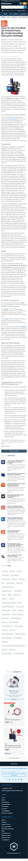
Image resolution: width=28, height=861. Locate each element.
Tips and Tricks (20, 606)
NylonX (8, 17)
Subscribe (14, 775)
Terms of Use (6, 837)
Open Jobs (12, 630)
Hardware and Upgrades (8, 606)
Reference (4, 622)
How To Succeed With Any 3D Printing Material (13, 645)
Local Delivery (6, 826)
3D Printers (22, 14)
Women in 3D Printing (17, 614)
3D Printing (4, 571)
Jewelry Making (10, 583)
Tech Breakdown (6, 614)
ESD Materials (17, 591)
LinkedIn (15, 779)
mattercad (14, 579)
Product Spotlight (19, 626)
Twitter (9, 779)
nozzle (18, 219)
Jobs (3, 831)
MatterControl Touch (7, 591)
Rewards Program (8, 829)
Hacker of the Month (19, 653)
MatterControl (5, 575)
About (4, 820)
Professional (6, 804)
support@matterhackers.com (12, 790)
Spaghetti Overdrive (20, 634)
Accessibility (6, 840)
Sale (11, 14)
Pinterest (18, 779)
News (3, 800)
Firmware (12, 571)
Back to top (14, 763)
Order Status (6, 824)
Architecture (12, 649)
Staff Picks (15, 14)
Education (20, 610)
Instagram (12, 779)
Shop (3, 797)
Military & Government (7, 634)
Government (6, 811)
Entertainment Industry (7, 587)
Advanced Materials (15, 618)
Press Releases (15, 575)
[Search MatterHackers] (25, 7)
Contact (4, 822)
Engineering (19, 583)
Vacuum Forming (13, 622)
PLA (5, 161)
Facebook (6, 779)
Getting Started (18, 638)
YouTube (21, 779)
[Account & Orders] (20, 3)
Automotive (22, 579)
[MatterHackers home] (6, 4)
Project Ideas (5, 618)
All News (3, 17)
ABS (18, 161)
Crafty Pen (11, 598)
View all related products (14, 758)
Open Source (14, 17)
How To (19, 602)
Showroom (5, 802)
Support (4, 808)
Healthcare (4, 641)
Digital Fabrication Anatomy (8, 602)
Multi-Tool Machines (7, 638)
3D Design (19, 571)
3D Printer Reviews (6, 653)
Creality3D (4, 649)
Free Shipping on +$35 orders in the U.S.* (10, 0)
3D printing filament (12, 119)
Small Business (5, 579)
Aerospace (4, 630)
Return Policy (6, 833)
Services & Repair (7, 813)
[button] (14, 10)
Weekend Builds (6, 610)
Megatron (4, 598)
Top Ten (14, 610)
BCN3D (9, 595)
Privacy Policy (6, 835)
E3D (3, 583)
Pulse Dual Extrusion (7, 626)
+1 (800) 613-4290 (7, 788)
